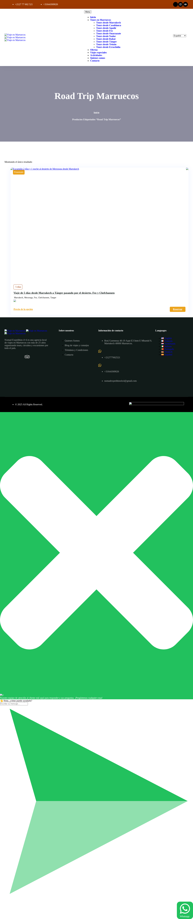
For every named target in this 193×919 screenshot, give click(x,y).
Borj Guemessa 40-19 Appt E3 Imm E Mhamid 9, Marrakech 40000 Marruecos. (128, 342)
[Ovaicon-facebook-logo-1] (175, 4)
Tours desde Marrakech (108, 22)
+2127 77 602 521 (24, 4)
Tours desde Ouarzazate (108, 33)
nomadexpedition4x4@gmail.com (120, 381)
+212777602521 (112, 357)
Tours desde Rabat (105, 39)
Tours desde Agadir (106, 28)
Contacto (95, 60)
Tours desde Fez (104, 30)
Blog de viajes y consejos (77, 345)
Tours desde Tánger (106, 41)
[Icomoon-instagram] (17, 356)
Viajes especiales (98, 52)
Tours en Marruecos (100, 20)
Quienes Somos (72, 340)
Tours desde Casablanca (108, 25)
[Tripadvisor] (185, 4)
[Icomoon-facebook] (7, 356)
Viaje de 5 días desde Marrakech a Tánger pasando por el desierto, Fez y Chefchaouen (64, 292)
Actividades (96, 55)
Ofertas (94, 50)
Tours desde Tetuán (106, 44)
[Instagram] (180, 4)
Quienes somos (97, 58)
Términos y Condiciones (76, 350)
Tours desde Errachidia (108, 47)
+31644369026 (50, 4)
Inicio (93, 17)
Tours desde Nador (106, 36)
